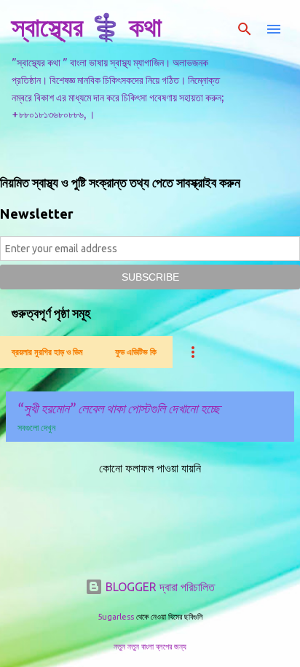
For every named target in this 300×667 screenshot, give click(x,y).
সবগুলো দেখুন (36, 427)
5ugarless (116, 616)
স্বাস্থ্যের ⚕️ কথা (87, 27)
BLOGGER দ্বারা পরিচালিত (159, 586)
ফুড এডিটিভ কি (136, 351)
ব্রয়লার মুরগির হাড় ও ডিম (47, 351)
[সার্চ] (244, 29)
